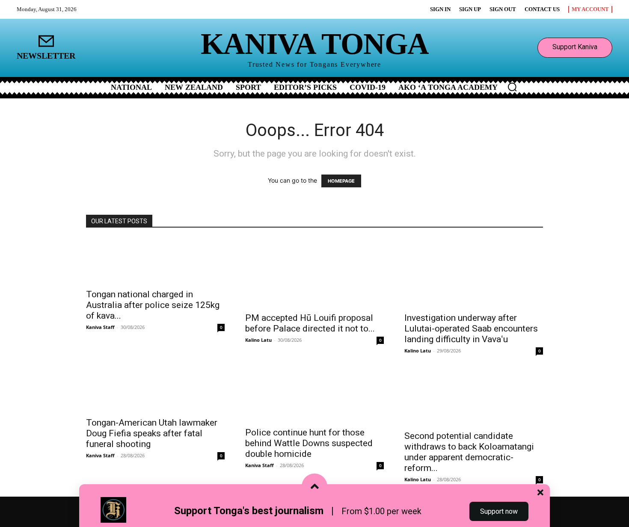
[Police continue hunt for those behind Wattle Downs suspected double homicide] (314, 395)
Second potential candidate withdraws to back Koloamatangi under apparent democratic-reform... (469, 452)
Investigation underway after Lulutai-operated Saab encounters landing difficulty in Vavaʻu (471, 328)
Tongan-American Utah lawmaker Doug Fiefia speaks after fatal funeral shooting (151, 433)
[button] (512, 87)
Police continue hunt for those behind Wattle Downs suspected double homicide (309, 443)
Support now (499, 511)
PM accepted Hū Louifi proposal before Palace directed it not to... (310, 323)
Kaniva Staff (100, 327)
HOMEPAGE (341, 181)
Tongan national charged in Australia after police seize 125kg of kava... (153, 305)
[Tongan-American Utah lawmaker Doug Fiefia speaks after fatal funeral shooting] (155, 390)
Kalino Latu (258, 340)
